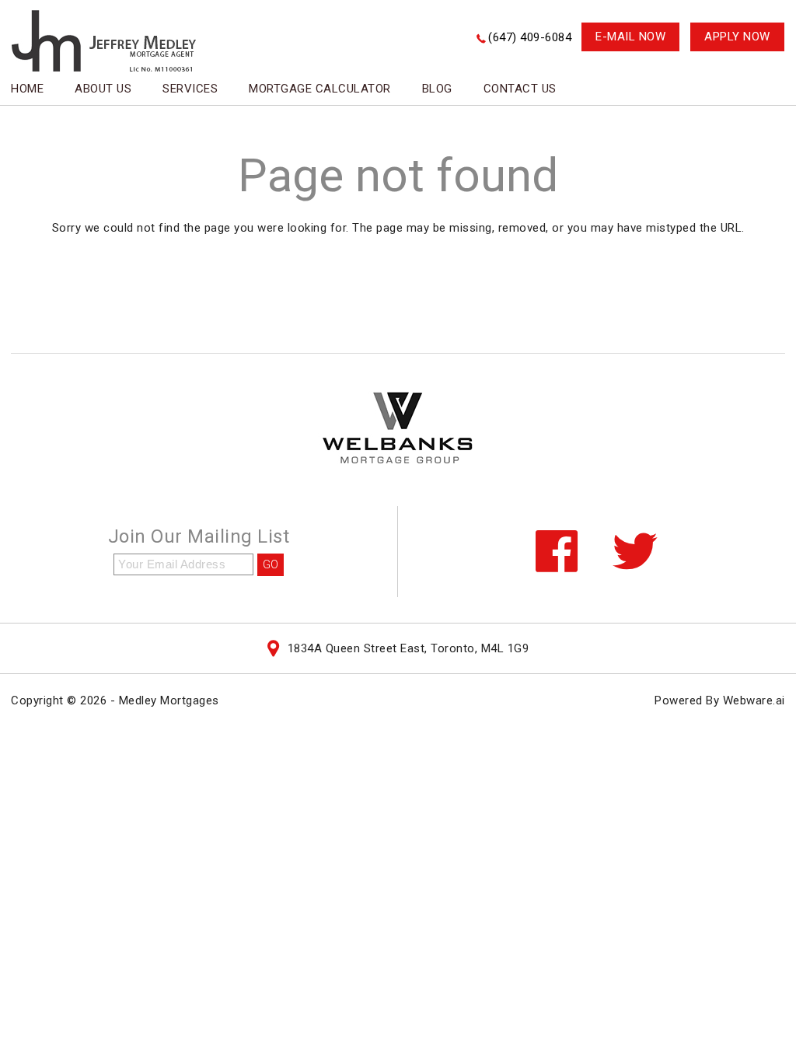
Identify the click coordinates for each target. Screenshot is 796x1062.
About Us (103, 89)
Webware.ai (754, 700)
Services (190, 89)
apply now (737, 37)
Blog (437, 89)
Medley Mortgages (169, 700)
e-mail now (630, 37)
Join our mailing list (199, 537)
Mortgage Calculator (320, 89)
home (27, 89)
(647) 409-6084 (529, 37)
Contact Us (520, 89)
